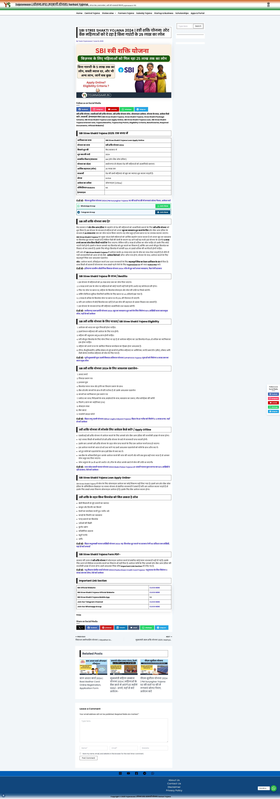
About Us (174, 780)
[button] (115, 13)
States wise (108, 13)
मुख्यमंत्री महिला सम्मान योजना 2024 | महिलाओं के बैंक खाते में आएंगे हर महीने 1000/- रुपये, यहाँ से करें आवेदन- (123, 685)
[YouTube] (128, 773)
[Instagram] (120, 773)
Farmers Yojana (126, 13)
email (135, 627)
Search (198, 26)
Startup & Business (163, 13)
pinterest (108, 627)
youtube (114, 109)
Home (79, 13)
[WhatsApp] (153, 773)
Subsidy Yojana (144, 13)
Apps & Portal (197, 13)
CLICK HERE (155, 587)
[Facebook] (136, 773)
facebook (85, 109)
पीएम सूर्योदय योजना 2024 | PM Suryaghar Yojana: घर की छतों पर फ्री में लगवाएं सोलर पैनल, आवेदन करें (128, 200)
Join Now (164, 206)
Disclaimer (174, 787)
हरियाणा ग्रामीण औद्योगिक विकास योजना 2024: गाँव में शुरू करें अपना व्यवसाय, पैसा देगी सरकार (123, 268)
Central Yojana (92, 13)
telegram (143, 109)
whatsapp (128, 109)
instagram (99, 109)
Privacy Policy (174, 790)
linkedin (122, 627)
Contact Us (174, 783)
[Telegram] (145, 773)
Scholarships (182, 13)
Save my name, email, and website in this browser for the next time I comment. (113, 754)
